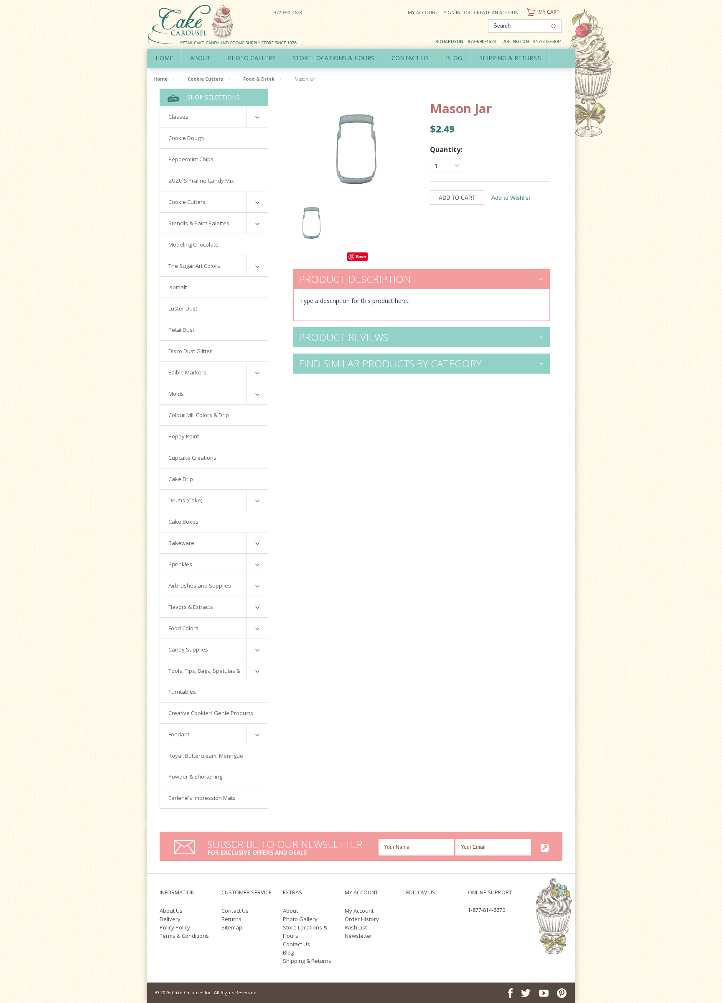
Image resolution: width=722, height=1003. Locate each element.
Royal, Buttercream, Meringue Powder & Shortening (205, 766)
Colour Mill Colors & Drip (198, 415)
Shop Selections (213, 97)
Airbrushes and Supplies (199, 585)
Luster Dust (182, 308)
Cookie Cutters (205, 79)
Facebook (408, 911)
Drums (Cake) (185, 500)
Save (361, 256)
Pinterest (411, 921)
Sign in (452, 12)
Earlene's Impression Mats (202, 798)
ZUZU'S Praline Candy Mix (201, 180)
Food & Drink (259, 79)
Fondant (178, 734)
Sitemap (231, 927)
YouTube (442, 911)
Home (164, 58)
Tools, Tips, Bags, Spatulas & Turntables (204, 681)
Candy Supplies (188, 649)
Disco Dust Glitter (190, 351)
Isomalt (177, 287)
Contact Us (235, 910)
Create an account (497, 12)
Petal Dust (181, 329)
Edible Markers (187, 372)
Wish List (356, 927)
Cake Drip (180, 479)
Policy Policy (175, 927)
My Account (423, 12)
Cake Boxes (183, 521)
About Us (171, 910)
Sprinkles (180, 564)
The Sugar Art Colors (194, 266)
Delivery (170, 919)
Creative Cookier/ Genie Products (210, 713)
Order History (362, 919)
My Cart (548, 11)
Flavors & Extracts (190, 607)
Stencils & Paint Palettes (198, 223)
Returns (231, 919)
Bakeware (181, 543)
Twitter (424, 911)
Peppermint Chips (191, 159)
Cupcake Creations (192, 457)
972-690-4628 (288, 12)
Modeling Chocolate (193, 244)
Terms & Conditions (184, 935)
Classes (178, 116)
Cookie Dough (186, 138)
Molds (176, 393)
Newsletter (358, 935)
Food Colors (183, 628)
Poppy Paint (183, 436)
